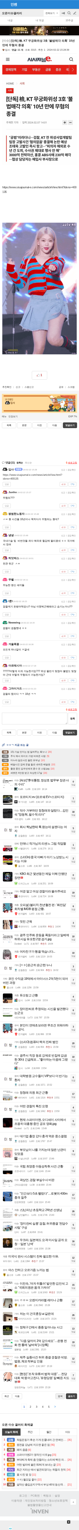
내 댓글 (40, 20)
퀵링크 (47, 1495)
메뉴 (4, 416)
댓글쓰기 (70, 425)
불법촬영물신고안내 (39, 1504)
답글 (7, 484)
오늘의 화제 (11, 1431)
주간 (30, 1431)
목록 (9, 425)
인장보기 (13, 416)
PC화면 (35, 1495)
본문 (24, 425)
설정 (57, 1495)
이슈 (67, 1431)
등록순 (19, 462)
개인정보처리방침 (35, 1500)
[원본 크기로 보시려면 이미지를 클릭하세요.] (39, 111)
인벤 (14, 4)
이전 (39, 425)
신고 (18, 387)
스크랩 (71, 387)
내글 (10, 20)
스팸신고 (29, 387)
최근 (6, 1396)
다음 (54, 425)
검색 (60, 1396)
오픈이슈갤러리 (12, 13)
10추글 (69, 20)
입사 (7, 50)
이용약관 (16, 1500)
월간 (48, 1431)
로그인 (23, 1495)
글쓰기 (75, 13)
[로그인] (67, 4)
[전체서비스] (74, 4)
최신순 (28, 462)
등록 (72, 718)
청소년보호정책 (58, 1500)
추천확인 (7, 387)
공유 (61, 387)
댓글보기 (70, 732)
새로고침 (72, 462)
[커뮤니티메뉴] (4, 4)
